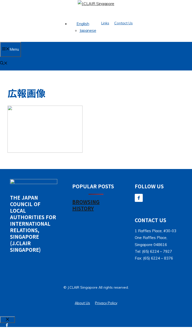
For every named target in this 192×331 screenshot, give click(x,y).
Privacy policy (106, 303)
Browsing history (86, 205)
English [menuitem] (82, 23)
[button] (4, 63)
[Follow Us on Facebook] (139, 198)
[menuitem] (82, 23)
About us (82, 303)
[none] (83, 27)
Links (105, 23)
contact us (123, 23)
